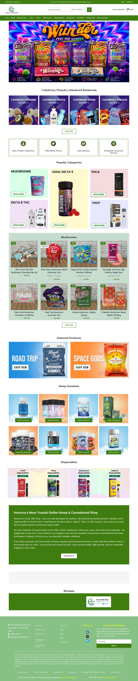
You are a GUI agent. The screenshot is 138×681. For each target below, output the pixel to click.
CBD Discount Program (40, 640)
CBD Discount (116, 672)
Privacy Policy (23, 672)
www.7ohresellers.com (83, 2)
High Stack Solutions (68, 677)
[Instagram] (87, 636)
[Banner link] (38, 360)
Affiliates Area (40, 629)
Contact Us (64, 642)
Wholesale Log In (41, 634)
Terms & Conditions (40, 672)
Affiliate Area (58, 672)
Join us (114, 646)
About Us (63, 625)
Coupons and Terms (108, 677)
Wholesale (72, 672)
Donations (39, 625)
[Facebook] (87, 632)
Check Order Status (40, 646)
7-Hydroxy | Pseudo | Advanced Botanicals (69, 90)
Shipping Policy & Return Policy (93, 672)
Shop (62, 629)
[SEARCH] (89, 9)
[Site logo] (12, 9)
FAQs (62, 634)
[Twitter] (87, 640)
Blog (61, 638)
